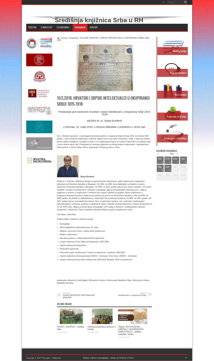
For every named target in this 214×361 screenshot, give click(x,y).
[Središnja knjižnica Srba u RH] (97, 20)
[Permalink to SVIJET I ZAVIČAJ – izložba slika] (71, 323)
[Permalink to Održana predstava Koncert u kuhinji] (102, 323)
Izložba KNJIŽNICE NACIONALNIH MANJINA (79, 295)
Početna (32, 27)
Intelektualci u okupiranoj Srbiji (132, 294)
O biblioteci (46, 27)
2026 (172, 154)
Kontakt (94, 27)
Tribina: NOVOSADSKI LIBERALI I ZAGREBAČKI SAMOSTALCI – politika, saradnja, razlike (130, 330)
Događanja (80, 27)
